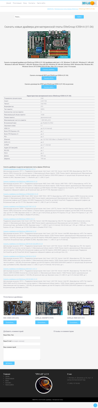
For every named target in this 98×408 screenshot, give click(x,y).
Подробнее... (10, 322)
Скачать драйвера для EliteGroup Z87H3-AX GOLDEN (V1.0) (23, 244)
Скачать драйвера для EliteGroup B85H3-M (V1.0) (19, 231)
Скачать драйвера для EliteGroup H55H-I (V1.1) (19, 219)
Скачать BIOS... (49, 78)
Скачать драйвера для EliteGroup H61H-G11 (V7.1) (20, 269)
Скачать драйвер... (49, 69)
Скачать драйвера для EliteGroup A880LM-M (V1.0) (20, 181)
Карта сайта (41, 3)
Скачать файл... (49, 87)
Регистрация (17, 3)
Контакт (8, 382)
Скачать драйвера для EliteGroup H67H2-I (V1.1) (19, 169)
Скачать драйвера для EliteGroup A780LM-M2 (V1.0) (20, 194)
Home (7, 376)
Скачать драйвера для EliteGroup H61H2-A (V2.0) (19, 256)
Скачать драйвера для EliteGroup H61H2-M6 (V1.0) (20, 279)
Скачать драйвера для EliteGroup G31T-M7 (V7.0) (19, 206)
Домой (8, 3)
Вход (25, 3)
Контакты (32, 3)
